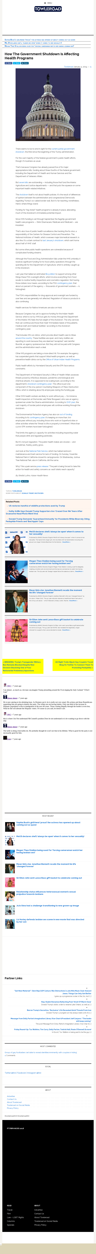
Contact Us (11, 1099)
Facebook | (22, 1073)
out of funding (66, 414)
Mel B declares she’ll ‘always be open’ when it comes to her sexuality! (33, 43)
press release (42, 466)
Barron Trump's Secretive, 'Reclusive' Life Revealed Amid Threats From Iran (59, 1010)
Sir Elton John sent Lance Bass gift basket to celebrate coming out (49, 878)
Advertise (11, 1096)
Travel (9, 1210)
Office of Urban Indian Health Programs (63, 359)
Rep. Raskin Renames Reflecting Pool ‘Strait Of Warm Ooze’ (66, 1002)
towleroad (17, 491)
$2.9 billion (50, 274)
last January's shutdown (53, 240)
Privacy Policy (12, 1108)
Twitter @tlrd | (11, 1073)
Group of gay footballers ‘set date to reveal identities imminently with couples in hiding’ (41, 1052)
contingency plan (64, 283)
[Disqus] (48, 711)
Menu (49, 3)
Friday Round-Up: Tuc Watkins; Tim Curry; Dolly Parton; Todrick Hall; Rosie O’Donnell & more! (52, 1029)
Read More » (66, 542)
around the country (24, 338)
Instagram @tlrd (34, 1073)
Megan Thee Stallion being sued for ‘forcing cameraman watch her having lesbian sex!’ (39, 46)
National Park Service (38, 451)
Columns (11, 1221)
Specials (10, 1225)
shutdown (23, 195)
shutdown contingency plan (40, 384)
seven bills (23, 182)
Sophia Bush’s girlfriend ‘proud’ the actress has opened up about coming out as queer (40, 40)
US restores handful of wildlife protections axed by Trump (37, 506)
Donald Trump (28, 493)
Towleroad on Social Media (18, 1105)
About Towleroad (14, 1102)
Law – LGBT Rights (15, 1217)
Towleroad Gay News (48, 9)
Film (9, 1214)
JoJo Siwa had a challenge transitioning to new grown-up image (47, 905)
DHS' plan (71, 402)
